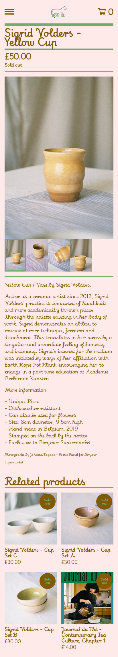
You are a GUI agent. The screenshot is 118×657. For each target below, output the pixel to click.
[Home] (59, 12)
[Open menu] (9, 11)
